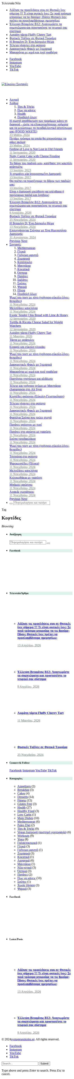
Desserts (22, 797)
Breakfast (23, 789)
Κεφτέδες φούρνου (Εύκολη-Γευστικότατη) (36, 396)
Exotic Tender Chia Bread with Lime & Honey (38, 315)
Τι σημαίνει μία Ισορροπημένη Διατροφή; (35, 173)
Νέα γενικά (24, 867)
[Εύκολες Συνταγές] (15, 84)
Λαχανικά (23, 860)
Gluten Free (24, 804)
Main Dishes (25, 818)
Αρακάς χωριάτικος (21, 491)
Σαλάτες (22, 279)
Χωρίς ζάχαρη (26, 885)
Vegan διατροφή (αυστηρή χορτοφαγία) (42, 832)
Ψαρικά (22, 286)
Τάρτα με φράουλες (21, 339)
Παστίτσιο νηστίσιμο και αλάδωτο (31, 378)
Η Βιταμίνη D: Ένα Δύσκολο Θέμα (31, 41)
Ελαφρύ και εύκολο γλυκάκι (27, 347)
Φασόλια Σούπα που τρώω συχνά (30, 417)
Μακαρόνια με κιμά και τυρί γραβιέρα (33, 52)
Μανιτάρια (24, 265)
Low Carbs (24, 814)
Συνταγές (15, 244)
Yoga (20, 839)
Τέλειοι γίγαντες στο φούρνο (27, 45)
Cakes (21, 793)
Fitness (21, 800)
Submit (44, 1063)
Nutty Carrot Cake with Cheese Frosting (34, 156)
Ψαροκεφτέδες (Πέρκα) (24, 463)
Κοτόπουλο (24, 262)
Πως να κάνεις (26, 110)
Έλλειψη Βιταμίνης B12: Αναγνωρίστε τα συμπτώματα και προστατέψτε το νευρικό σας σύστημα (38, 27)
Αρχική (14, 99)
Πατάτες (22, 276)
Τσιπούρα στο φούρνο (23, 456)
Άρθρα (13, 103)
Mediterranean (26, 248)
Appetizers (24, 786)
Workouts (23, 835)
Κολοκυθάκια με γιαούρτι (25, 477)
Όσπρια (22, 272)
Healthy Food (26, 811)
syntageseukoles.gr (22, 1039)
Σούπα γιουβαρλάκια (22, 438)
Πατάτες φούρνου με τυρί (25, 424)
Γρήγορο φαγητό (27, 255)
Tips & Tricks (25, 106)
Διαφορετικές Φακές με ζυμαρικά (30, 48)
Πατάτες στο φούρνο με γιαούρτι (30, 431)
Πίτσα (21, 290)
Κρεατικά (23, 269)
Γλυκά (21, 251)
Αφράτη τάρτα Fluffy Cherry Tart (30, 34)
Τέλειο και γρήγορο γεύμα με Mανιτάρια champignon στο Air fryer (35, 387)
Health (21, 113)
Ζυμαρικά (23, 258)
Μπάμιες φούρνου (20, 484)
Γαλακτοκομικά (27, 842)
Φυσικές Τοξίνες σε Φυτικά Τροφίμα (32, 38)
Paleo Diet (23, 825)
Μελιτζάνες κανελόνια (23, 308)
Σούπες (21, 283)
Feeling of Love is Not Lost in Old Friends (36, 149)
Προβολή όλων (27, 117)
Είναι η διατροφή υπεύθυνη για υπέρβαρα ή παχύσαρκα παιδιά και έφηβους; (36, 193)
